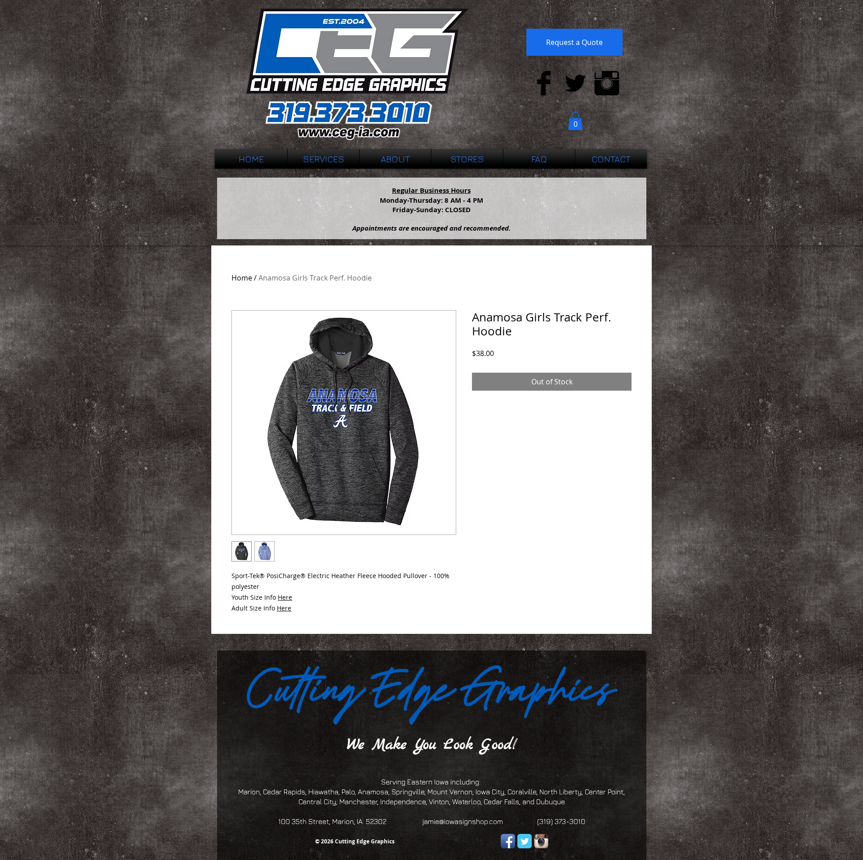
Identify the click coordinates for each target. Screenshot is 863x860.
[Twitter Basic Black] (575, 83)
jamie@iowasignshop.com (463, 821)
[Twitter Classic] (524, 841)
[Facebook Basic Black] (543, 83)
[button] (575, 121)
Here (285, 597)
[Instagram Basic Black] (606, 83)
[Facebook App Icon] (508, 841)
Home (241, 278)
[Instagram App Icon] (541, 841)
